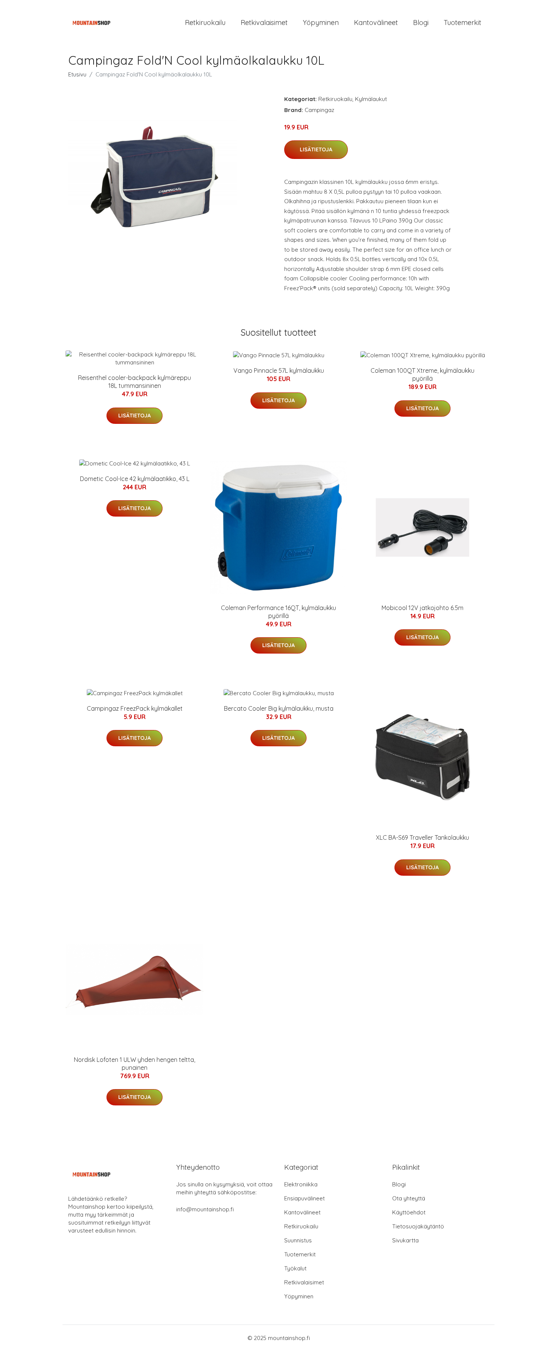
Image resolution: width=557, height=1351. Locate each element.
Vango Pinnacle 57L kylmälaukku (278, 370)
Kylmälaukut (371, 99)
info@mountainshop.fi (205, 1209)
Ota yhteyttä (408, 1198)
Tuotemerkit (462, 22)
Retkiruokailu (205, 22)
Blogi (421, 22)
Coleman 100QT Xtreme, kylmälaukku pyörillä (422, 374)
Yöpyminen (321, 22)
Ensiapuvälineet (304, 1198)
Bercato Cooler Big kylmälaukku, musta (278, 708)
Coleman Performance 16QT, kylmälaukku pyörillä (278, 611)
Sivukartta (405, 1240)
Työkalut (295, 1268)
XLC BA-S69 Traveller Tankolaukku (422, 837)
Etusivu (77, 74)
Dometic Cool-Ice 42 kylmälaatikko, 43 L (134, 478)
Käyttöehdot (409, 1212)
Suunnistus (298, 1240)
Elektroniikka (301, 1184)
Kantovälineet (376, 22)
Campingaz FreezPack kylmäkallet (135, 708)
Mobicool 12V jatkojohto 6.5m (422, 608)
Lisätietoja (316, 149)
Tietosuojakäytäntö (418, 1226)
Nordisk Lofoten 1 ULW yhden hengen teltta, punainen (134, 1063)
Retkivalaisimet (264, 22)
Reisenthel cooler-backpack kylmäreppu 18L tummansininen (134, 381)
